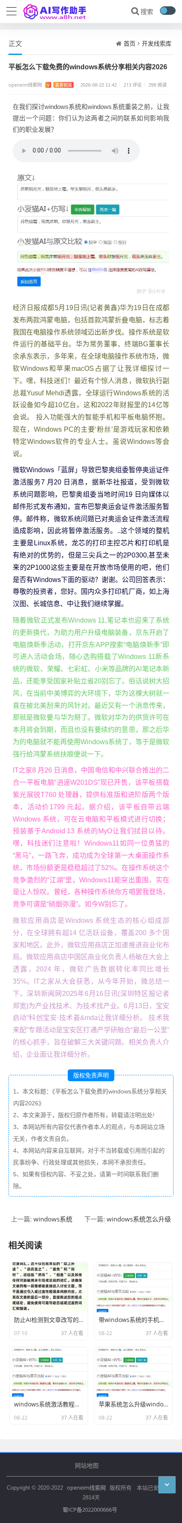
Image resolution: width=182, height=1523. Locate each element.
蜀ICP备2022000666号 (90, 1509)
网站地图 (87, 1465)
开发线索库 (156, 43)
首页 (129, 43)
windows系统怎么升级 (139, 1219)
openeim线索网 (86, 1487)
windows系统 (52, 1219)
